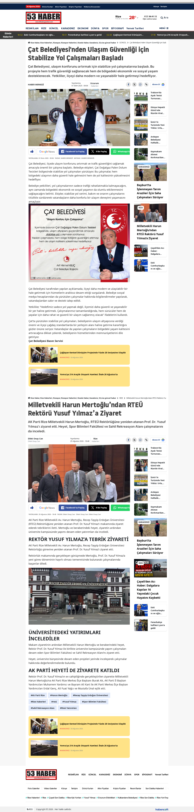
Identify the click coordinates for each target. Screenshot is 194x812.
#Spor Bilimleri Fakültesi (94, 701)
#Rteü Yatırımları (68, 708)
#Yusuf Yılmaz (69, 701)
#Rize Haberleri (38, 701)
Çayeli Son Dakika (55, 797)
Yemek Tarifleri (135, 28)
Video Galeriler (50, 788)
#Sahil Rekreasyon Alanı (42, 708)
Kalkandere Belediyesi (126, 797)
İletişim (163, 6)
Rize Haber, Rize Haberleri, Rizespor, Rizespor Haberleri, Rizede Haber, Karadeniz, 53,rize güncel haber (73, 43)
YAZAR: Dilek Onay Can (66, 514)
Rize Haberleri (33, 797)
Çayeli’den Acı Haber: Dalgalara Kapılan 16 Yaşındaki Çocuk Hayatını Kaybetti (157, 251)
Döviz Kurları (47, 7)
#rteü (54, 701)
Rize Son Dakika (146, 797)
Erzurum (94, 83)
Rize (95, 438)
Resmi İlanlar (135, 788)
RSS (31, 809)
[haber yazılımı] (162, 809)
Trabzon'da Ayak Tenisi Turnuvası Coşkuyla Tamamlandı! (157, 95)
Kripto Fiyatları (75, 7)
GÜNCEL (54, 28)
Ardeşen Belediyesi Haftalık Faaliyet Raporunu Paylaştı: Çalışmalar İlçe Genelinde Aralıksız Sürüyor (158, 139)
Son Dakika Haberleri (155, 788)
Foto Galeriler (34, 788)
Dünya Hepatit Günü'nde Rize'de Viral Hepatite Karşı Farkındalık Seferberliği (158, 110)
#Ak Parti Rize (38, 695)
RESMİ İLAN (32, 28)
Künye (156, 6)
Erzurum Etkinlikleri (106, 797)
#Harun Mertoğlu (58, 695)
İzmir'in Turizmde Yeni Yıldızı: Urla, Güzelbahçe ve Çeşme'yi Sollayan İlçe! (158, 125)
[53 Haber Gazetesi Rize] (41, 774)
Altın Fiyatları (61, 7)
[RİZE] (150, 212)
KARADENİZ (68, 28)
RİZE (43, 28)
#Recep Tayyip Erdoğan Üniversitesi (90, 695)
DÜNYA (95, 28)
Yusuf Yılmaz (88, 797)
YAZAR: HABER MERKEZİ (64, 158)
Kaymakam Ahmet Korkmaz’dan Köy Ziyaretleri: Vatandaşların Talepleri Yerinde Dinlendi (157, 154)
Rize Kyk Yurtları (73, 797)
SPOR (105, 28)
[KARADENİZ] (150, 171)
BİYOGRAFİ (117, 28)
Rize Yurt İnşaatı (163, 797)
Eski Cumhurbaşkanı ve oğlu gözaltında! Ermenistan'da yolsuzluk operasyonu (158, 265)
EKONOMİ (83, 28)
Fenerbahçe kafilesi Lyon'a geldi (158, 625)
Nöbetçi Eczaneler (92, 7)
